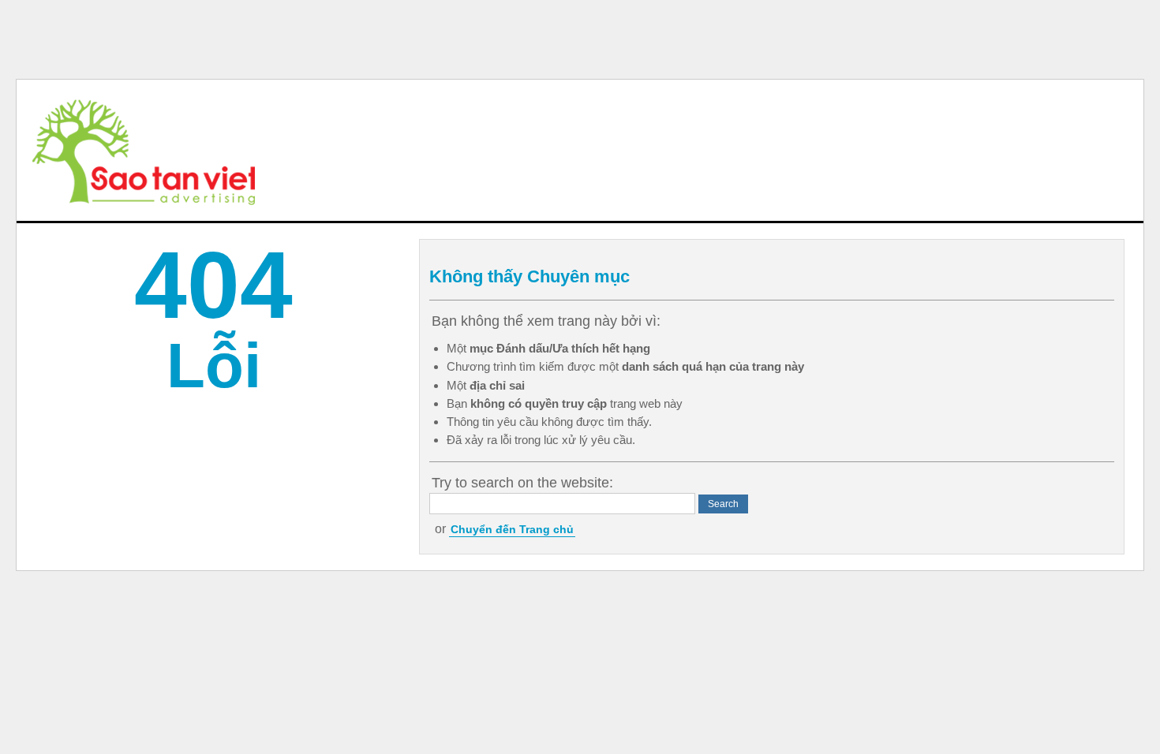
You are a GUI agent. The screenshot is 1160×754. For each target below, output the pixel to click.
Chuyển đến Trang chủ (512, 529)
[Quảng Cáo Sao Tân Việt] (144, 150)
